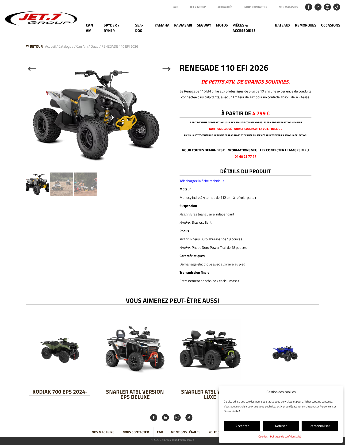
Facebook (308, 7)
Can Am (89, 28)
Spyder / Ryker (111, 28)
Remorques (305, 25)
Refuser (281, 426)
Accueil (50, 46)
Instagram (327, 7)
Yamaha (162, 25)
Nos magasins (288, 7)
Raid (175, 7)
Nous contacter (255, 7)
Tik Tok (336, 7)
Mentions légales (185, 432)
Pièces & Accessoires (244, 28)
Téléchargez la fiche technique (202, 181)
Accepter (242, 426)
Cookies (263, 436)
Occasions (330, 25)
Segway (204, 25)
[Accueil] (43, 18)
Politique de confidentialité (285, 436)
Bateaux (282, 25)
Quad (95, 46)
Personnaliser (320, 426)
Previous (32, 68)
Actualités (225, 7)
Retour (36, 46)
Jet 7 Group (198, 7)
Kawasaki (183, 25)
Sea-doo (139, 28)
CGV (160, 432)
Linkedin (318, 7)
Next (166, 68)
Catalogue (65, 46)
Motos (222, 25)
